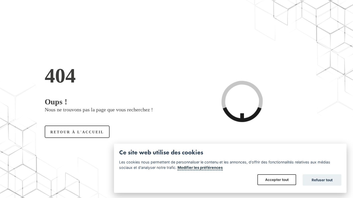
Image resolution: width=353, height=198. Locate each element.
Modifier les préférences (200, 167)
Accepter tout (277, 180)
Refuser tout (322, 180)
